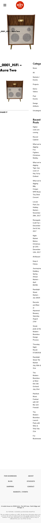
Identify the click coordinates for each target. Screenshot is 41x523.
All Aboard (36, 257)
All (34, 73)
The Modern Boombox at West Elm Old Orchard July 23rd (36, 381)
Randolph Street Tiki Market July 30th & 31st (37, 362)
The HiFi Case (20, 5)
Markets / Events (20, 492)
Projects (36, 84)
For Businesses (10, 476)
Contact (30, 487)
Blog (10, 481)
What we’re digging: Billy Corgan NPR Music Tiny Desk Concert (37, 189)
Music (35, 68)
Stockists (31, 481)
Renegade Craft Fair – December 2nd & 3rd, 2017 (37, 225)
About (30, 476)
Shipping (10, 487)
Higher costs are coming (36, 129)
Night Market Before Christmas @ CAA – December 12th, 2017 (37, 244)
